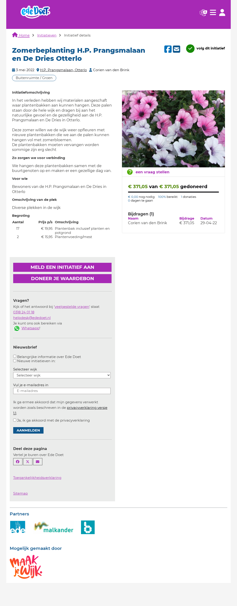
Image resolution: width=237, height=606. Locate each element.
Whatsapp (30, 328)
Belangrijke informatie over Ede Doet (49, 357)
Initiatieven (46, 35)
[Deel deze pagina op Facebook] (17, 461)
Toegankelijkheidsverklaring (37, 478)
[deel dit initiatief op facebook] (167, 49)
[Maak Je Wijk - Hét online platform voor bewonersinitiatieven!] (26, 566)
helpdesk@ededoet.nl (32, 318)
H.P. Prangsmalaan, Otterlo (63, 70)
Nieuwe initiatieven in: (36, 361)
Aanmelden (28, 430)
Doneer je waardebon (62, 278)
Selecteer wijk (25, 369)
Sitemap (20, 493)
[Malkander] (53, 527)
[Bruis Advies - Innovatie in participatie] (88, 527)
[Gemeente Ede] (18, 527)
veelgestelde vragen (72, 307)
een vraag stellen (152, 172)
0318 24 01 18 (23, 312)
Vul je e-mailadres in (30, 385)
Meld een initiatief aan (62, 267)
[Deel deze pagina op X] (27, 461)
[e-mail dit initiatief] (176, 49)
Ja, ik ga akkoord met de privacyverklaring (53, 420)
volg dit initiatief (210, 48)
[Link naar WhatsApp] (17, 328)
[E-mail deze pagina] (37, 461)
